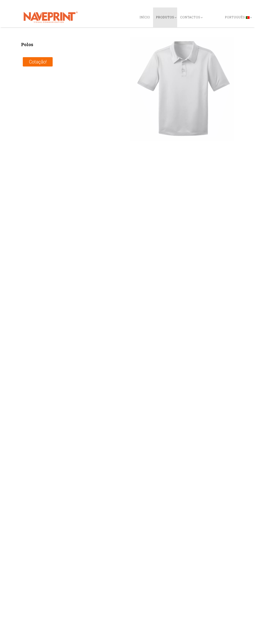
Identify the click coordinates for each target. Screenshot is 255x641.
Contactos (190, 17)
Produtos (165, 17)
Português (235, 17)
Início (145, 17)
